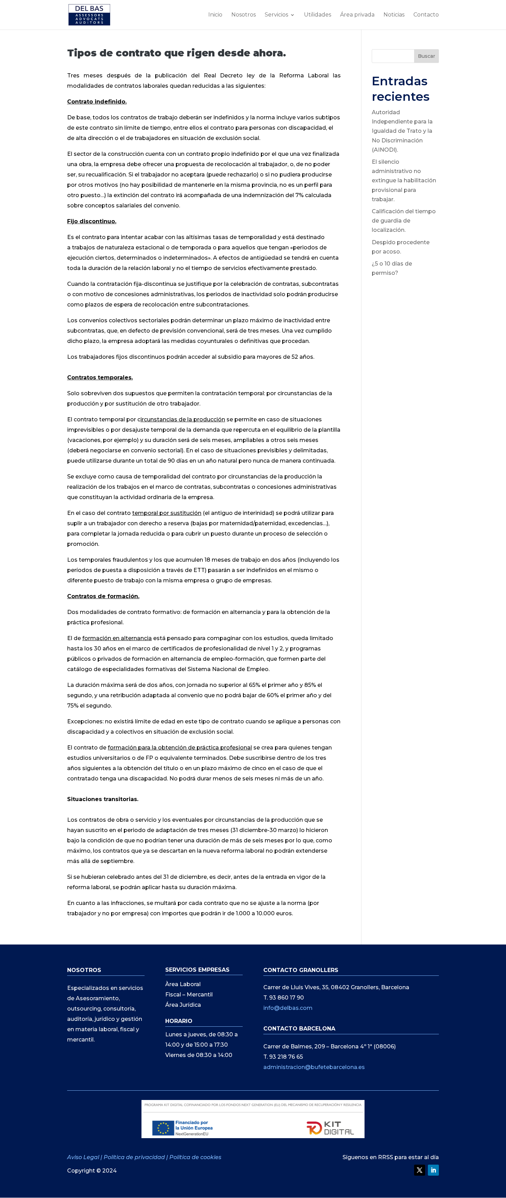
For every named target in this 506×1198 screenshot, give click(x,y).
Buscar (426, 56)
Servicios (276, 15)
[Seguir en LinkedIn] (433, 1170)
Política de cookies (195, 1157)
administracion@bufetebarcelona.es (314, 1067)
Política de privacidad (134, 1157)
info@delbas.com (288, 1008)
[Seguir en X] (419, 1170)
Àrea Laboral (183, 984)
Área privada (357, 15)
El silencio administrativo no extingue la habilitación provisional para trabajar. (404, 181)
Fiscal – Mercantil (189, 995)
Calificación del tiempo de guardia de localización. (404, 220)
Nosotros (243, 15)
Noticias (393, 15)
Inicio (215, 15)
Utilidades (317, 15)
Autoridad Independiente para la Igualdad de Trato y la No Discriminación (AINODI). (402, 131)
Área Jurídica (183, 1005)
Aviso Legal (84, 1157)
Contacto (426, 15)
